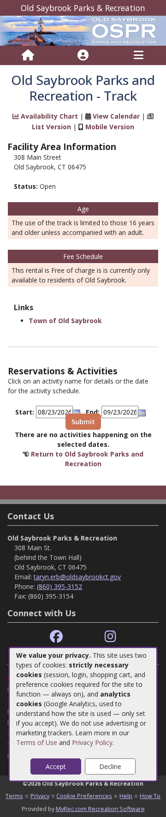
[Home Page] (28, 55)
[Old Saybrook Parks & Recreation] (83, 29)
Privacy (39, 796)
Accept (56, 766)
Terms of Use (36, 742)
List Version (51, 126)
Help (125, 796)
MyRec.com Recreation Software (100, 809)
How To (150, 796)
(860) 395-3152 (59, 586)
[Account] (83, 55)
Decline (110, 766)
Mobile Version (109, 126)
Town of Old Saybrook (65, 320)
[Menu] (138, 55)
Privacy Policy (92, 742)
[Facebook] (56, 636)
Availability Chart (48, 116)
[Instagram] (110, 636)
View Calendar (116, 116)
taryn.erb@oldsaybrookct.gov (77, 576)
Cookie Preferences (84, 796)
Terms (14, 796)
